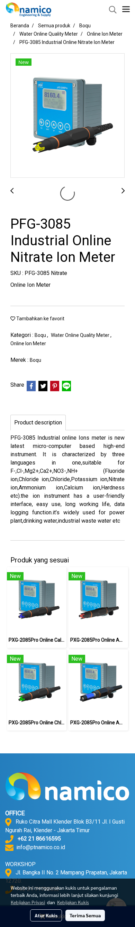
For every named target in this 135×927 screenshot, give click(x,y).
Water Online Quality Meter (80, 335)
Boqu (41, 335)
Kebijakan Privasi (28, 902)
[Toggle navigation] (126, 9)
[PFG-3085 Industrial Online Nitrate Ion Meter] (67, 116)
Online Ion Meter (28, 343)
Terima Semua (85, 915)
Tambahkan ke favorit (39, 318)
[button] (110, 9)
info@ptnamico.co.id (40, 847)
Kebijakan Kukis (73, 902)
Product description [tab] (38, 422)
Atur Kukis (46, 915)
